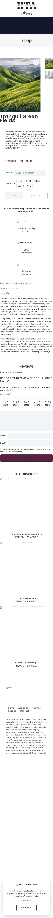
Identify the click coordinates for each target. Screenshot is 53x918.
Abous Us (23, 708)
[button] (35, 62)
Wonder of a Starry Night (26, 662)
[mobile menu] (49, 5)
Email (3, 443)
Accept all (26, 907)
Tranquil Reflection (26, 598)
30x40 (21, 186)
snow (15, 283)
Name (3, 435)
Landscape (14, 288)
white (21, 283)
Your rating (5, 394)
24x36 (37, 181)
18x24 (28, 181)
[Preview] (50, 485)
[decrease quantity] (8, 195)
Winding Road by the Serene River (27, 534)
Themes (36, 708)
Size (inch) (10, 183)
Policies (12, 711)
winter (28, 283)
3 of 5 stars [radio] (26, 403)
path (8, 283)
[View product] (50, 481)
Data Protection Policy (29, 896)
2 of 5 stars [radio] (16, 403)
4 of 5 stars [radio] (37, 403)
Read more (26, 900)
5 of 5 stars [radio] (48, 403)
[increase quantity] (20, 195)
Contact (24, 711)
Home (11, 708)
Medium (9, 173)
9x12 (29, 186)
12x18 (20, 181)
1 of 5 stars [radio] (5, 403)
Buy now (35, 195)
